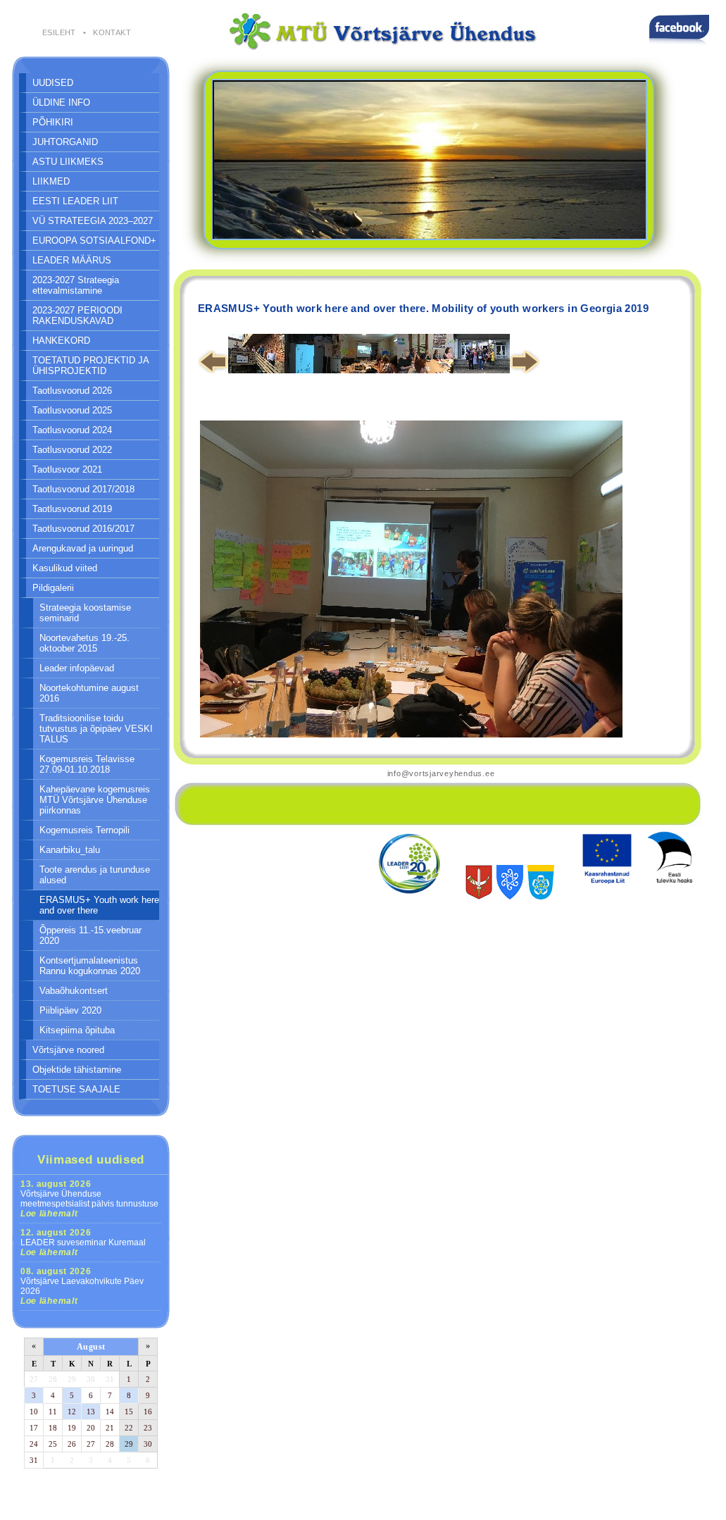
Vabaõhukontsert (73, 990)
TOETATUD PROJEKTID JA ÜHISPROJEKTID (90, 365)
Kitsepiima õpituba (77, 1030)
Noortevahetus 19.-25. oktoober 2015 (84, 643)
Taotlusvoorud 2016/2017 (83, 528)
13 (91, 1411)
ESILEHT (59, 32)
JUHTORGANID (65, 142)
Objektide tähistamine (76, 1069)
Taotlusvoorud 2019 (72, 509)
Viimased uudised (90, 1159)
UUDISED (52, 82)
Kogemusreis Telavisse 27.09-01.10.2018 (86, 764)
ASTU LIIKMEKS (68, 161)
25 (53, 1444)
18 (53, 1428)
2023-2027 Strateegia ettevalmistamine (75, 285)
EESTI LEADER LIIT (75, 201)
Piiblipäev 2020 (70, 1010)
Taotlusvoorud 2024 (72, 430)
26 (72, 1444)
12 (72, 1411)
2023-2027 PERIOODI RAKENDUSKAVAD (77, 315)
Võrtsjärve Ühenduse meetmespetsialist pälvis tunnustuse (89, 1199)
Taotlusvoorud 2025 (72, 410)
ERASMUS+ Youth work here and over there (99, 905)
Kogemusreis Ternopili (84, 830)
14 (110, 1411)
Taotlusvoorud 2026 (72, 390)
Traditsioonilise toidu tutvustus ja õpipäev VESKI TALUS (96, 729)
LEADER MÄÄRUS (71, 260)
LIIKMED (51, 181)
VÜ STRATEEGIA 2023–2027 (92, 221)
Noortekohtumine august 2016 (89, 693)
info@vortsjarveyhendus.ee (441, 773)
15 (129, 1411)
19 (72, 1428)
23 (148, 1428)
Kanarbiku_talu (69, 850)
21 (110, 1428)
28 (53, 1379)
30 (91, 1379)
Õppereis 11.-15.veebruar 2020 (90, 935)
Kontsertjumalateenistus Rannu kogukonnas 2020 (89, 965)
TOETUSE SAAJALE (76, 1089)
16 (148, 1411)
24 (34, 1444)
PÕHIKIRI (52, 122)
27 (34, 1379)
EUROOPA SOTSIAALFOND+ (94, 240)
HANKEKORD (61, 340)
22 (129, 1428)
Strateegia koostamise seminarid (85, 612)
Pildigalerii (53, 588)
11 (53, 1411)
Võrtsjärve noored (68, 1050)
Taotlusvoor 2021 (67, 469)
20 (91, 1428)
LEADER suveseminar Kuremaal (83, 1242)
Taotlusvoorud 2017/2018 (83, 489)
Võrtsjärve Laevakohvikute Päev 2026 (82, 1286)
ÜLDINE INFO (61, 102)
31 (110, 1379)
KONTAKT (112, 32)
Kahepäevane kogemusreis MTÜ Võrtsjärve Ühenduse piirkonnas (94, 800)
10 (34, 1411)
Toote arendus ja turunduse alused (94, 874)
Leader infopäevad (76, 668)
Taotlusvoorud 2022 (72, 449)
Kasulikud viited (64, 568)
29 (72, 1379)
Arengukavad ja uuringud (82, 548)
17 (34, 1428)
